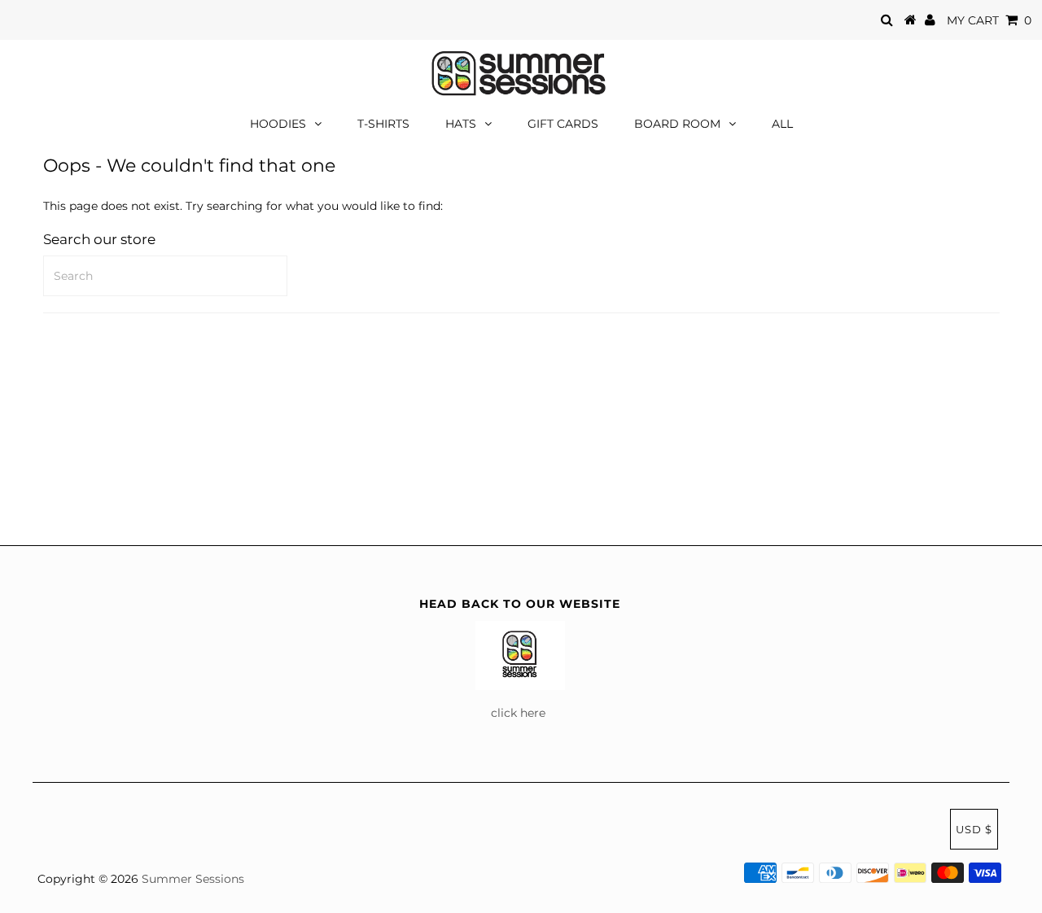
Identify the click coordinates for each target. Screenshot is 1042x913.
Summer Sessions (193, 879)
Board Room (677, 123)
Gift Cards (563, 123)
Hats (460, 123)
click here (520, 713)
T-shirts (383, 123)
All (782, 123)
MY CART (989, 20)
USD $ (974, 829)
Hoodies (278, 123)
